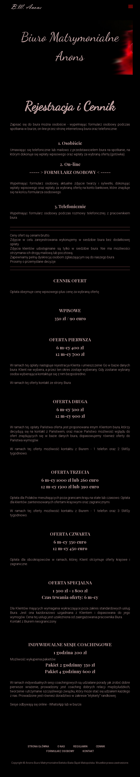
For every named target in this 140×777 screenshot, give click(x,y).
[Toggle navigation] (130, 7)
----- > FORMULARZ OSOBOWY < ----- (70, 172)
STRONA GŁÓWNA (38, 746)
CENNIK (100, 746)
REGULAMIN (80, 746)
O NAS (61, 746)
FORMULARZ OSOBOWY (60, 751)
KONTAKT (88, 751)
